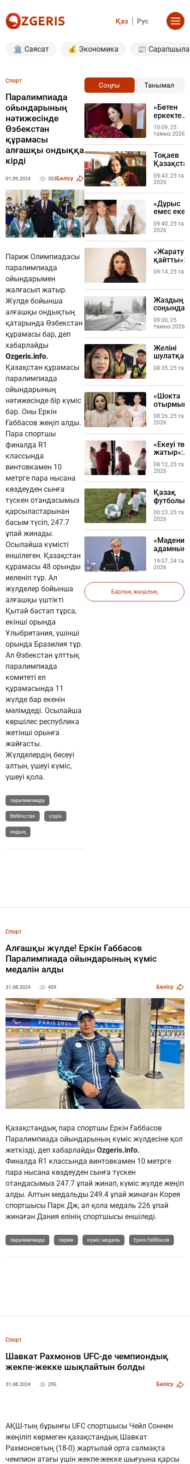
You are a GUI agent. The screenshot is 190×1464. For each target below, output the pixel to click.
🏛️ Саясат (31, 49)
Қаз (122, 21)
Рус (142, 21)
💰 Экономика (93, 49)
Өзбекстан (22, 816)
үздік (55, 816)
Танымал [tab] (159, 85)
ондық (18, 832)
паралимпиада (27, 800)
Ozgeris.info (26, 356)
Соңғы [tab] (109, 85)
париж (66, 1240)
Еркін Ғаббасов (151, 1240)
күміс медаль (103, 1240)
